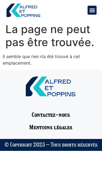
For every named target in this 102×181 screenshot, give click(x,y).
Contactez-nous (51, 115)
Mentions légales (51, 127)
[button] (92, 10)
